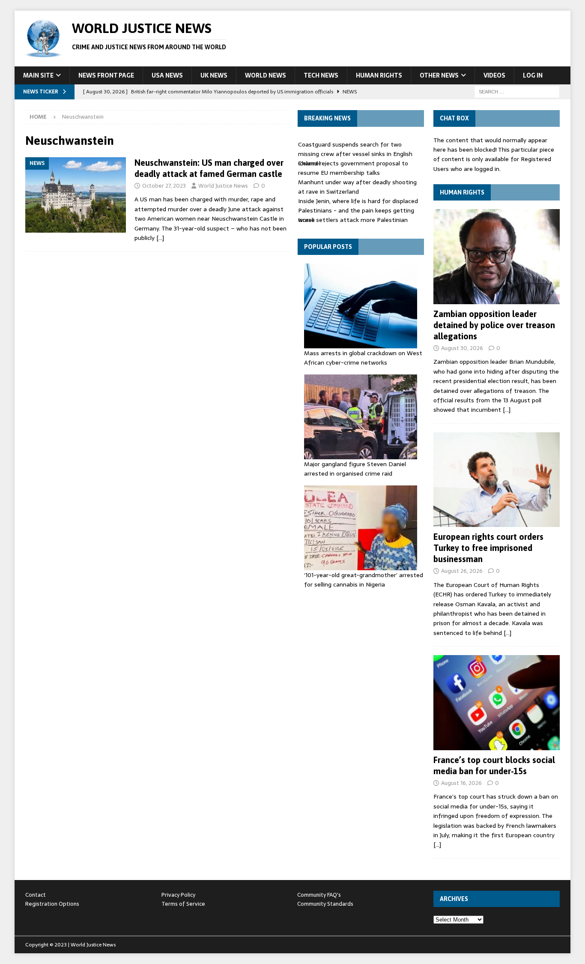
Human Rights (379, 75)
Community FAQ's (319, 894)
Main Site (38, 75)
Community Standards (325, 903)
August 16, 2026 (461, 782)
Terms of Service (183, 903)
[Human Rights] (496, 256)
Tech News (321, 75)
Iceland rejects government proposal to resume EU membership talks (353, 168)
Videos (494, 75)
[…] (160, 237)
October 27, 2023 (164, 185)
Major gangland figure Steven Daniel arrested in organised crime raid (355, 468)
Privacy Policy (178, 894)
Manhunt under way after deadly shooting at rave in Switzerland (357, 186)
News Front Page (106, 75)
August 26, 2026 (462, 570)
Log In (533, 75)
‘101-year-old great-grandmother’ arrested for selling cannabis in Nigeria (363, 579)
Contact (35, 894)
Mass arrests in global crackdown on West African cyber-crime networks (363, 357)
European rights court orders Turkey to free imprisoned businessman (488, 548)
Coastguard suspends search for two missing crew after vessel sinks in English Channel (355, 154)
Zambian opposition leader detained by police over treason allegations (494, 325)
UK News (213, 75)
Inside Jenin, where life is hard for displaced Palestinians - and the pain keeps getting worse (358, 210)
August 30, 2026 (462, 348)
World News (265, 75)
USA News (167, 75)
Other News (439, 75)
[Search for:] (517, 91)
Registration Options (52, 903)
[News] (75, 195)
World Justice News (223, 185)
